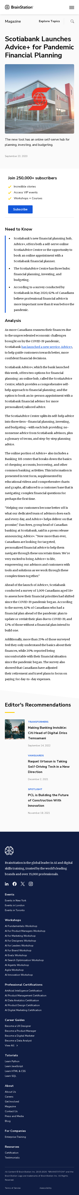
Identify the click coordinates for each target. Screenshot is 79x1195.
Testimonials (12, 1157)
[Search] (72, 21)
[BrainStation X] (23, 884)
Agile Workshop (14, 970)
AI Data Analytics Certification (22, 1000)
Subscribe (20, 209)
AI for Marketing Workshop (20, 935)
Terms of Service (12, 1188)
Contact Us (11, 1111)
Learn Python (12, 1061)
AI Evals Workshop (16, 955)
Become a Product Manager (20, 1031)
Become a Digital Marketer (19, 1035)
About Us (10, 1091)
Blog (8, 1121)
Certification (11, 1152)
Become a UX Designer (18, 1026)
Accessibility (45, 1188)
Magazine (10, 1106)
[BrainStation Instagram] (31, 884)
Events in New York (15, 900)
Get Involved (12, 1101)
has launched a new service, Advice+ (46, 347)
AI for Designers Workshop (20, 940)
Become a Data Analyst (18, 1040)
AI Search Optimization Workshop (24, 960)
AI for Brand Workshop (18, 950)
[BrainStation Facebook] (15, 884)
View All (10, 1045)
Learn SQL (10, 1076)
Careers (9, 1096)
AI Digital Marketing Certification (23, 1010)
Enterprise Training (15, 1137)
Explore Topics (49, 21)
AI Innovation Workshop (19, 974)
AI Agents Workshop (17, 965)
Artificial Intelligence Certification (23, 990)
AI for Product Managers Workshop (25, 931)
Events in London (15, 905)
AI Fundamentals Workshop (21, 926)
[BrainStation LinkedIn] (7, 883)
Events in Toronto (15, 910)
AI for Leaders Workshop (19, 945)
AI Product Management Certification (25, 995)
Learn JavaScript (14, 1066)
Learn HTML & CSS (15, 1071)
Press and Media (14, 1116)
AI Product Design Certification (22, 1005)
